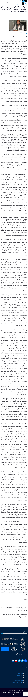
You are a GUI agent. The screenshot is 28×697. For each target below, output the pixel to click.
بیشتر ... (5, 649)
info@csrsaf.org (19, 680)
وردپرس (13, 694)
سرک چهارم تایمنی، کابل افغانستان (16, 683)
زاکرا (2, 692)
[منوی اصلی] (8, 3)
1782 (21, 678)
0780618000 (20, 673)
